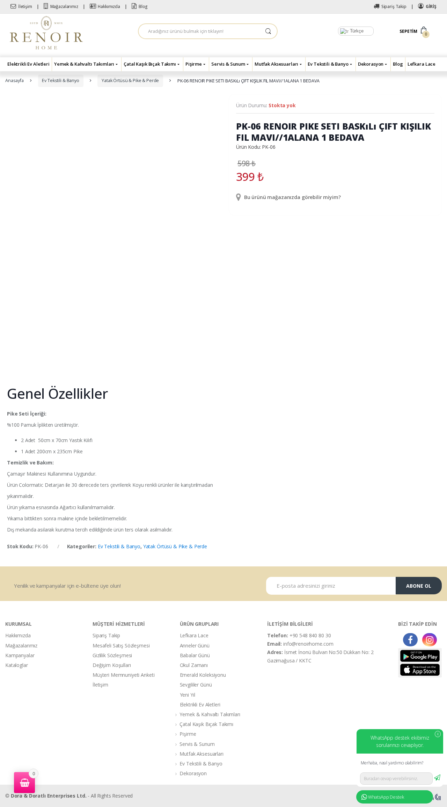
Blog (143, 6)
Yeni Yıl (187, 694)
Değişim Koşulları (112, 665)
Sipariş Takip (393, 6)
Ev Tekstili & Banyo (328, 64)
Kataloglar (16, 665)
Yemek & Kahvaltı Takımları (84, 64)
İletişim (25, 6)
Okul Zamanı (194, 665)
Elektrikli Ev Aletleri (28, 64)
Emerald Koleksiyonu (203, 675)
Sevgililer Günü (196, 684)
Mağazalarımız (64, 6)
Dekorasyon (371, 64)
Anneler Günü (195, 645)
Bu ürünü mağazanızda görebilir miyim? (292, 197)
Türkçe (356, 31)
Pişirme (193, 64)
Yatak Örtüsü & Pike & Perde (130, 80)
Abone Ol (418, 585)
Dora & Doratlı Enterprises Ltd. (49, 795)
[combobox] (199, 31)
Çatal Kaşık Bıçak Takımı (150, 64)
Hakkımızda (109, 6)
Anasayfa (14, 80)
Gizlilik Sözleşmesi (112, 655)
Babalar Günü (195, 655)
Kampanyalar (19, 655)
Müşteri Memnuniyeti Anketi (123, 675)
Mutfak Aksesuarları (276, 64)
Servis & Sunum (228, 64)
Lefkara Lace (421, 64)
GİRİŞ (431, 6)
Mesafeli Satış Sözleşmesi (121, 645)
